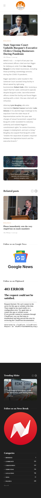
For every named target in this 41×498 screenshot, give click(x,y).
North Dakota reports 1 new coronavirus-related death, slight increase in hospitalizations (23, 163)
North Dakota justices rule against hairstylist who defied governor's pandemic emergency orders (20, 176)
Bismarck (21, 457)
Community (21, 461)
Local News (21, 473)
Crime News (21, 469)
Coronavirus (18, 158)
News (21, 477)
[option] (20, 214)
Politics (7, 41)
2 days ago (10, 396)
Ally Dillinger (7, 57)
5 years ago (14, 57)
